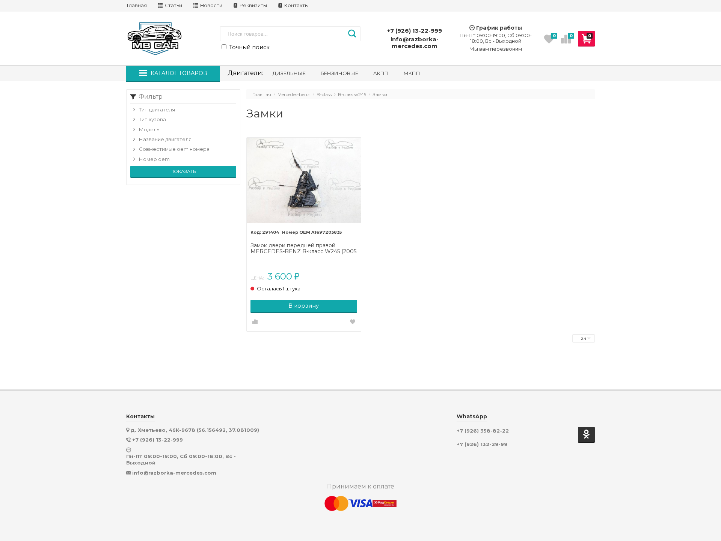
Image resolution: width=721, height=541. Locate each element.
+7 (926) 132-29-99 (482, 444)
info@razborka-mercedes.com (415, 42)
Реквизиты (252, 5)
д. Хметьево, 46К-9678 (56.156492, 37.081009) (195, 430)
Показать (183, 171)
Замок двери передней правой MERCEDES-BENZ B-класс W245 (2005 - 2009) (303, 248)
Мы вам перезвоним (495, 49)
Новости (210, 5)
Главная (137, 5)
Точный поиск (249, 47)
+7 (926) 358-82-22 (483, 431)
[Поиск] (352, 33)
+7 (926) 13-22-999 (414, 30)
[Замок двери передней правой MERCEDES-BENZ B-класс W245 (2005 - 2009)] (304, 181)
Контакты (296, 5)
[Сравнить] (254, 322)
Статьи (173, 5)
